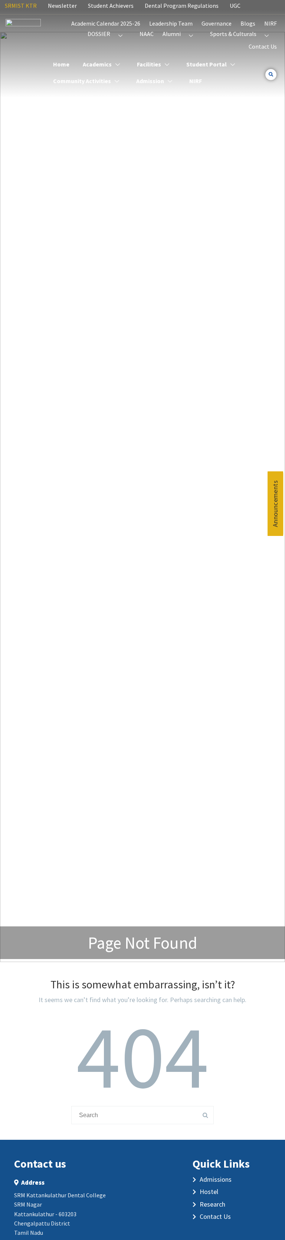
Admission (150, 81)
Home (61, 64)
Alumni (172, 33)
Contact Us (263, 46)
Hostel (209, 1191)
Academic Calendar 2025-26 (105, 23)
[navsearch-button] (270, 74)
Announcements (275, 503)
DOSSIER (99, 33)
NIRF (270, 23)
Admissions (216, 1179)
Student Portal (206, 64)
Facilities (149, 64)
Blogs (247, 23)
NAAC (147, 33)
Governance (217, 23)
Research (212, 1204)
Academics (97, 64)
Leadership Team (171, 23)
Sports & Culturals (233, 33)
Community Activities (82, 81)
